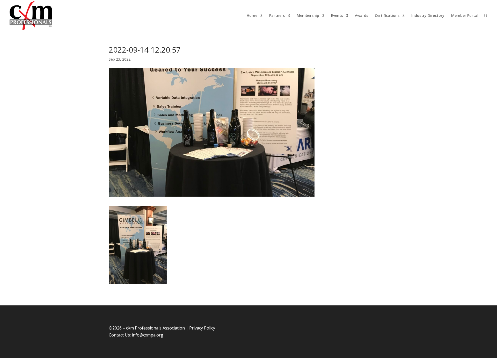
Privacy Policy (202, 328)
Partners (277, 16)
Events (337, 16)
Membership (308, 16)
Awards (361, 16)
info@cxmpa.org (147, 335)
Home (252, 16)
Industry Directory (427, 16)
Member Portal (464, 16)
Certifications (387, 16)
